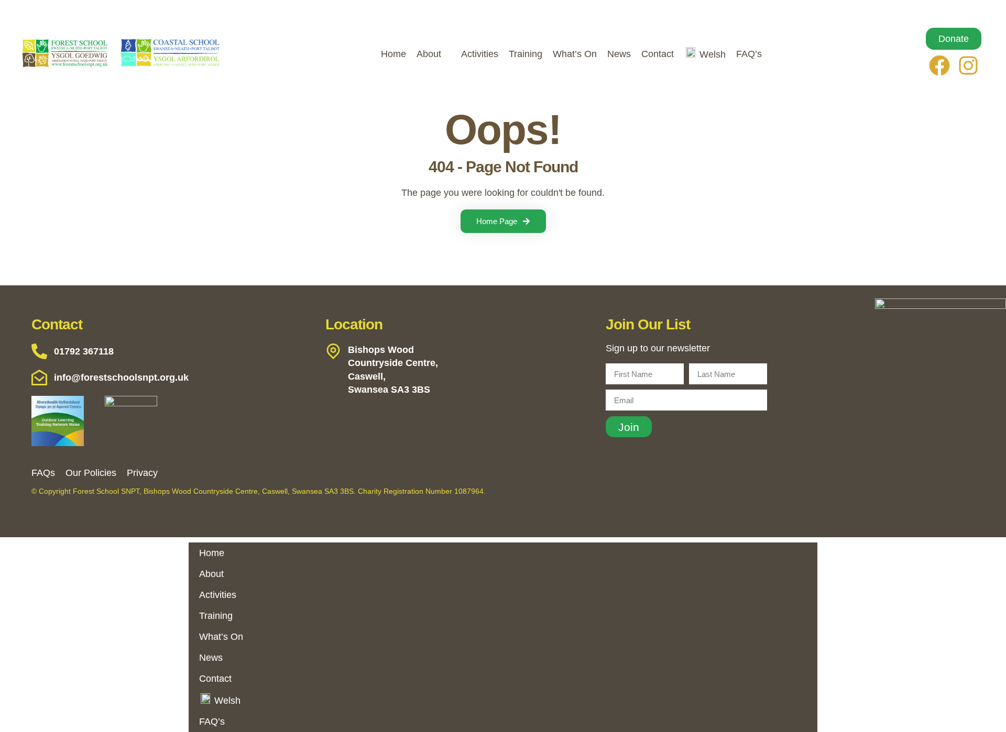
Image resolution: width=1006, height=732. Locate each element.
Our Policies (90, 473)
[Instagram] (968, 65)
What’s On (575, 54)
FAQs (43, 473)
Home (393, 54)
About (429, 54)
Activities (479, 54)
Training (525, 54)
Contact (657, 54)
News (619, 54)
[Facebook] (939, 65)
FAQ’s (749, 54)
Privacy (142, 473)
